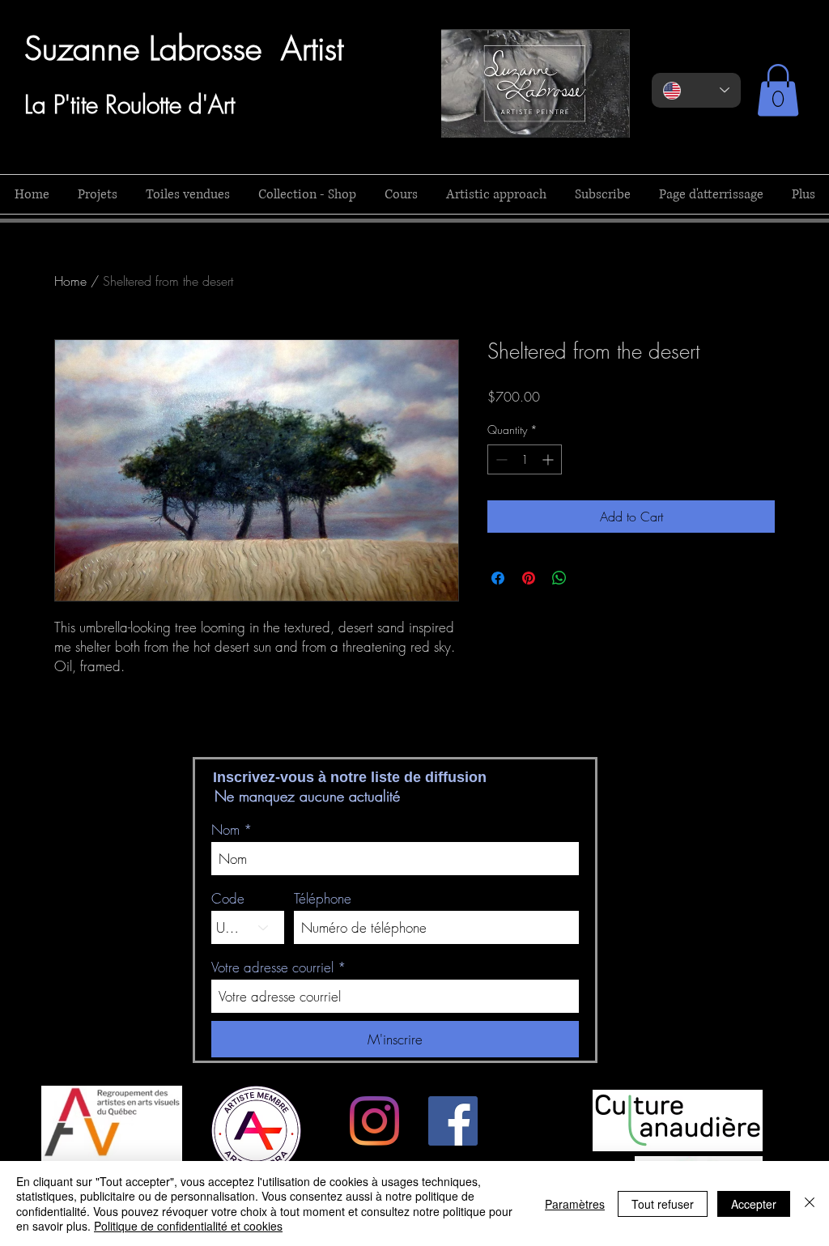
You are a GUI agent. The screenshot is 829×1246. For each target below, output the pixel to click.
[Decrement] (500, 459)
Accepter (753, 1204)
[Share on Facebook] (498, 578)
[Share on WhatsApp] (559, 578)
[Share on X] (590, 578)
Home (70, 281)
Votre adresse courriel (272, 967)
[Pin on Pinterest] (528, 578)
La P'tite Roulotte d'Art (129, 104)
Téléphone (322, 898)
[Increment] (549, 459)
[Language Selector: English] (696, 90)
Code (227, 898)
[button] (778, 90)
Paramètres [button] (575, 1204)
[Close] (809, 1203)
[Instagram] (374, 1121)
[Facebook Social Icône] (453, 1121)
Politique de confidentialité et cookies (188, 1226)
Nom (225, 829)
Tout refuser (662, 1204)
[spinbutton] (524, 459)
